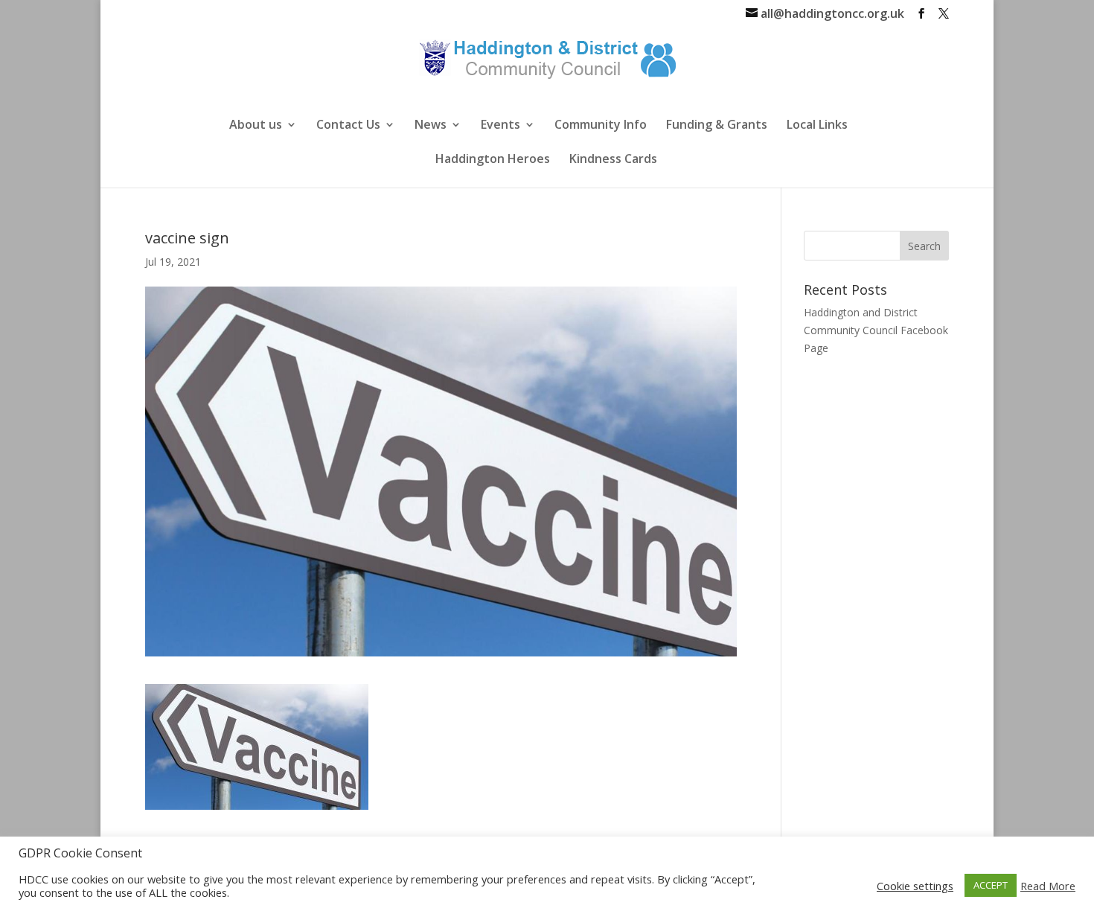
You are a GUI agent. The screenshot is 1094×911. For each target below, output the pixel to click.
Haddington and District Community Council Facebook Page (876, 330)
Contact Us (348, 125)
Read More (1047, 885)
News (431, 125)
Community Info (600, 125)
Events (500, 125)
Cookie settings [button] (915, 885)
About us (255, 125)
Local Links (817, 125)
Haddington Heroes (492, 160)
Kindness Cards (613, 160)
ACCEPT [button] (990, 885)
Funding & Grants (716, 125)
